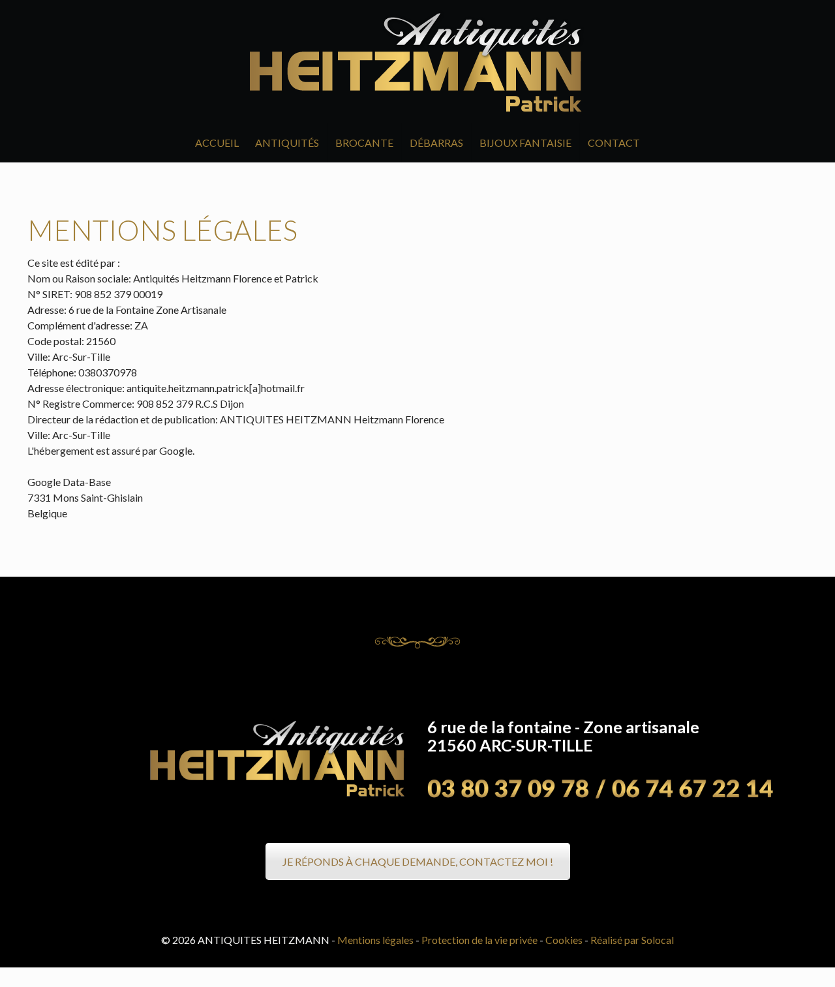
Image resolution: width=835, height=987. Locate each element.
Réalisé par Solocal (632, 940)
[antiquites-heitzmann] (417, 61)
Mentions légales (375, 940)
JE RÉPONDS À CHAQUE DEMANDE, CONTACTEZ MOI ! (417, 861)
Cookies (564, 940)
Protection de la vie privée (479, 940)
